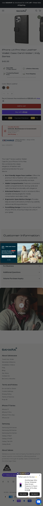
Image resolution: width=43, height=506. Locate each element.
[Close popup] (39, 475)
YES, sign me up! (9, 256)
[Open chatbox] (38, 502)
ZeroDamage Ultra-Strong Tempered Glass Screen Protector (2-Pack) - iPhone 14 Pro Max (31, 484)
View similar (23, 494)
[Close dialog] (41, 244)
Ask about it (34, 494)
